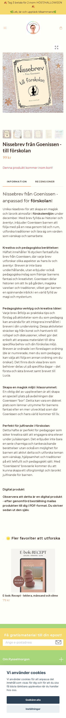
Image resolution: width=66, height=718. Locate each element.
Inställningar (33, 709)
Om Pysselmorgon (16, 659)
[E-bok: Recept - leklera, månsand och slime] (33, 570)
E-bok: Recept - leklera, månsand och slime (30, 595)
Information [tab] (17, 181)
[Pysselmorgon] (33, 27)
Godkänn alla (33, 699)
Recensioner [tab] (45, 181)
